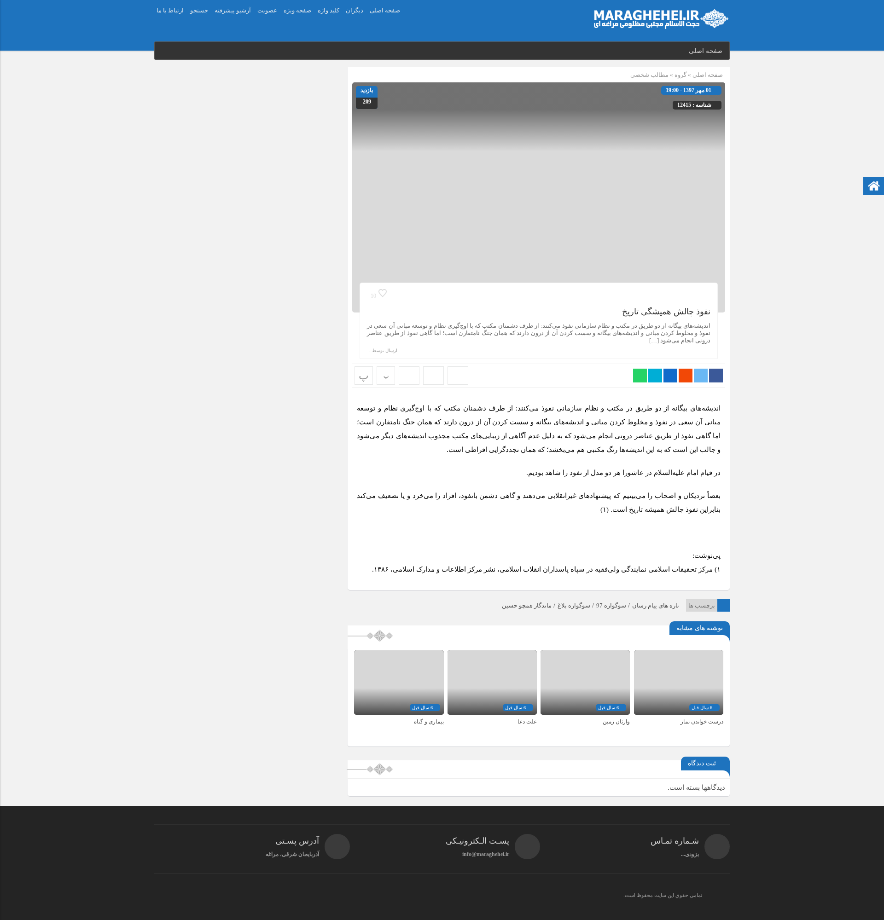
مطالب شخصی (649, 74)
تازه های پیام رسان (655, 605)
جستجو (199, 10)
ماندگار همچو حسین (527, 605)
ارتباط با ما (170, 10)
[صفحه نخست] (874, 187)
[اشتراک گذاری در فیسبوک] (716, 375)
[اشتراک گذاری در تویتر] (701, 375)
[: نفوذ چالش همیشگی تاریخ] (433, 375)
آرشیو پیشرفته (233, 10)
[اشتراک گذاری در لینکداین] (670, 375)
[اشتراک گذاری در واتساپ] (640, 375)
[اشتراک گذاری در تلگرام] (655, 375)
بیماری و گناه (429, 721)
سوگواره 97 (611, 605)
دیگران (354, 10)
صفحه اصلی (385, 10)
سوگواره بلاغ (574, 605)
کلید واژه (328, 10)
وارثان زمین (616, 721)
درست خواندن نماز (701, 721)
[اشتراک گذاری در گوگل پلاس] (685, 375)
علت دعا (527, 721)
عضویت (267, 10)
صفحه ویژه (297, 10)
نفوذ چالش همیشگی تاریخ (666, 311)
